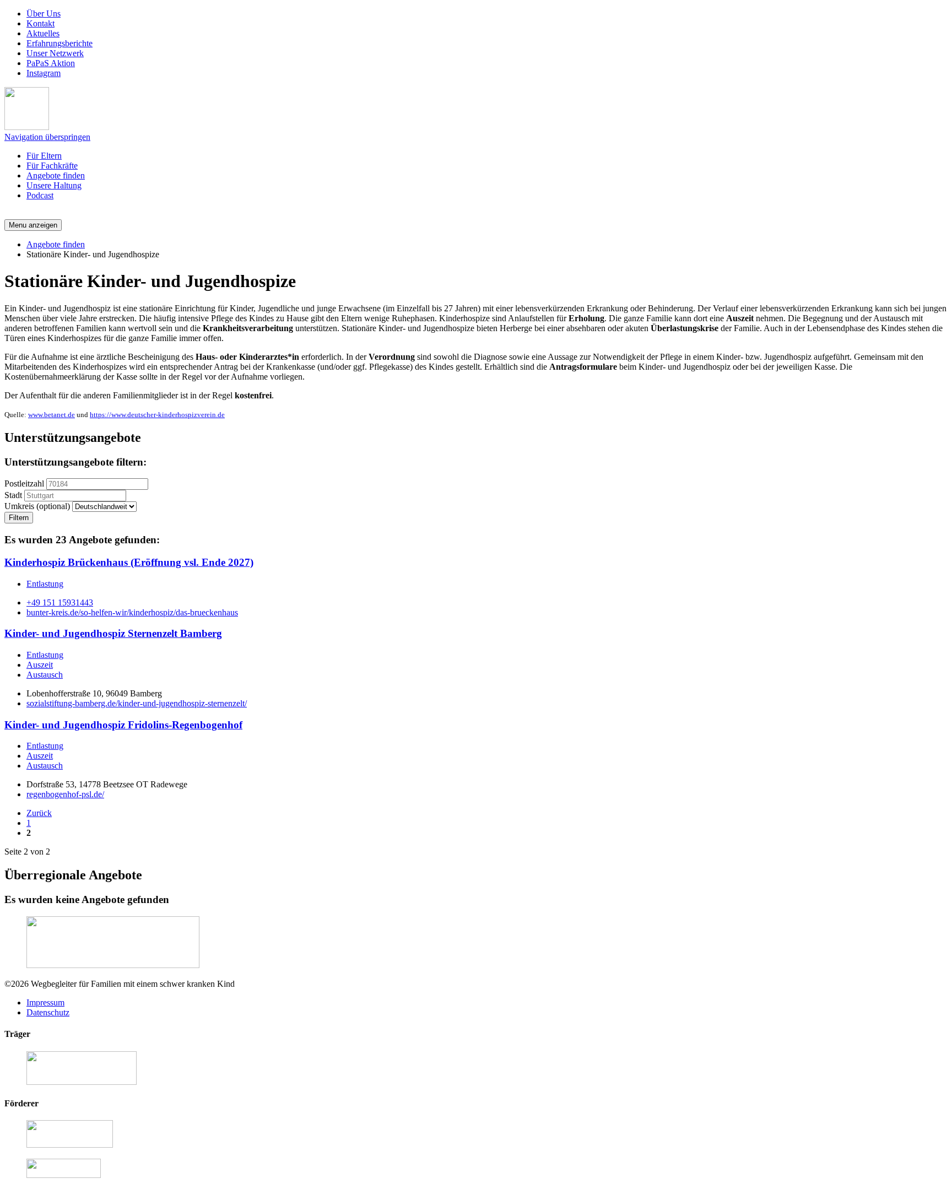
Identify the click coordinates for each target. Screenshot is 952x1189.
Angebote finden (55, 175)
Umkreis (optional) (37, 506)
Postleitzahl (24, 483)
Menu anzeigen (33, 225)
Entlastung (44, 583)
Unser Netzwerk (55, 53)
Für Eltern (44, 155)
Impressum (45, 1002)
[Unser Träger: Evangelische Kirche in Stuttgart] (81, 1082)
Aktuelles (43, 33)
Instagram (43, 73)
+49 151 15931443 (59, 602)
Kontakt (40, 23)
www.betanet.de (51, 414)
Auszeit (39, 664)
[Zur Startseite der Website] (26, 127)
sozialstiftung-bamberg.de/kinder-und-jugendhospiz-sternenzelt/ (136, 703)
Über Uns (43, 13)
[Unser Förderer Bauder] (69, 1144)
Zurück (39, 813)
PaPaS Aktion (50, 63)
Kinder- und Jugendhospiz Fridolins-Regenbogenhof (123, 725)
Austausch (44, 674)
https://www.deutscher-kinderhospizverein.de (157, 414)
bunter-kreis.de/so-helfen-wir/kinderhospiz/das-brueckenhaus (132, 612)
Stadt (13, 495)
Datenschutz (47, 1012)
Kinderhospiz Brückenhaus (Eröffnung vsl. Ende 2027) (128, 562)
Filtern (19, 518)
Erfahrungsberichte (59, 43)
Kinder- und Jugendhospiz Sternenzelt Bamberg (113, 633)
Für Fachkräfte (52, 165)
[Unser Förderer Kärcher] (63, 1175)
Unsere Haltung (54, 185)
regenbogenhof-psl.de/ (65, 794)
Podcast (39, 195)
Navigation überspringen (47, 137)
